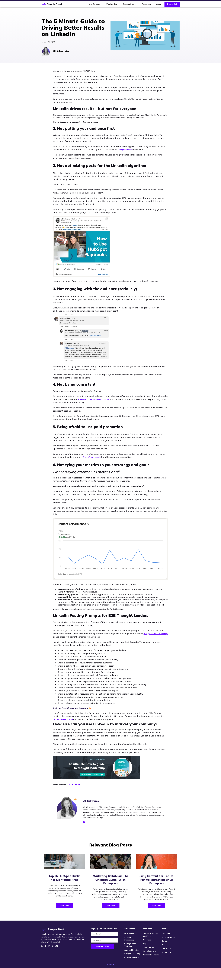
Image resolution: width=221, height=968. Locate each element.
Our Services (94, 4)
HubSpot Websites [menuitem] (132, 957)
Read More (64, 905)
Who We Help (111, 4)
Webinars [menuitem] (147, 940)
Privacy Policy (110, 964)
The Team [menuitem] (166, 933)
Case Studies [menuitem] (148, 947)
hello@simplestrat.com (63, 719)
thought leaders (125, 149)
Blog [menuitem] (145, 944)
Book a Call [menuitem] (166, 952)
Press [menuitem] (164, 945)
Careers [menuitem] (165, 941)
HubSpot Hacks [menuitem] (168, 937)
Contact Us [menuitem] (166, 948)
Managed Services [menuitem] (132, 950)
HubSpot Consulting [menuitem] (132, 954)
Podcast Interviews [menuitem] (151, 955)
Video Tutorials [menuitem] (149, 951)
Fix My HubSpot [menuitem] (130, 933)
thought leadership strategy (156, 634)
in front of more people (91, 457)
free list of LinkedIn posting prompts (93, 399)
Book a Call (172, 4)
